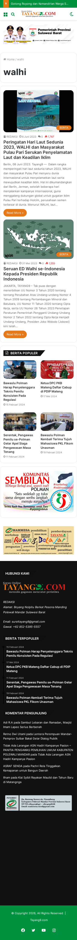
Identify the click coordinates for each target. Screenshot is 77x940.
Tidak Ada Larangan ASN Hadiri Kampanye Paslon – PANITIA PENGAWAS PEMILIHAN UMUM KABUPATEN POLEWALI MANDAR (38, 750)
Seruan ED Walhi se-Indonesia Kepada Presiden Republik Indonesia (34, 274)
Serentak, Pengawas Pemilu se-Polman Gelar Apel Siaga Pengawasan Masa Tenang (18, 443)
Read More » (15, 212)
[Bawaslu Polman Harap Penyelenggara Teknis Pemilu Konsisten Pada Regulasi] (19, 369)
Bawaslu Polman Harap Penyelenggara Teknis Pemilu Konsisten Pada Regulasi (19, 391)
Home (10, 59)
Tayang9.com (39, 920)
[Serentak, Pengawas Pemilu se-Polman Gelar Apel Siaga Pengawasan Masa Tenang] (19, 421)
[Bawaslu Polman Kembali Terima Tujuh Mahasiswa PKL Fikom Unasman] (57, 421)
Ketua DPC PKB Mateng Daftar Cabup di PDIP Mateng (56, 387)
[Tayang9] (38, 14)
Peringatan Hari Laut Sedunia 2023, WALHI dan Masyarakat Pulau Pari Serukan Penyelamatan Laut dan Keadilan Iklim (37, 149)
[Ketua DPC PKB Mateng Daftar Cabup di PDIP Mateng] (57, 369)
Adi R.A (8, 722)
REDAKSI (12, 136)
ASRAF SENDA (12, 766)
